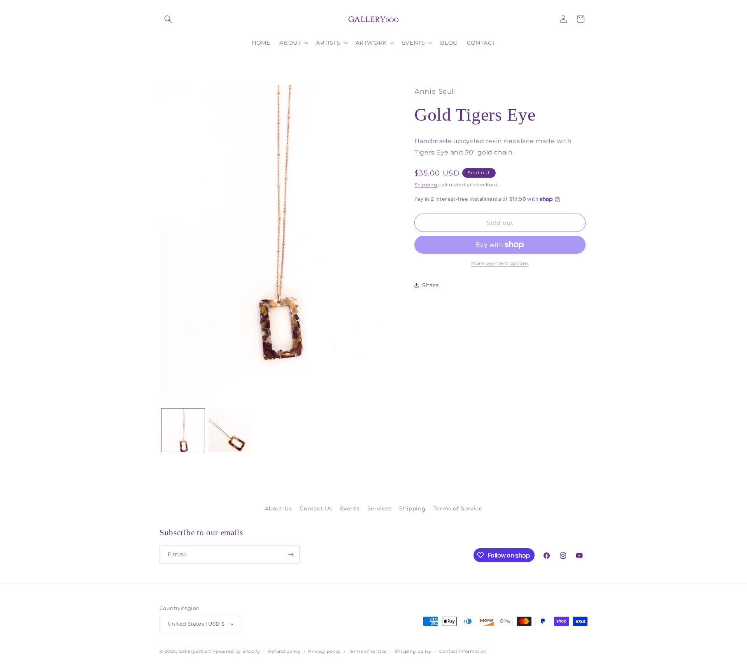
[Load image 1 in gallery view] (183, 430)
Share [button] (430, 285)
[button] (168, 19)
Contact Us (316, 508)
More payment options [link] (500, 263)
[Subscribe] (290, 554)
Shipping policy (413, 651)
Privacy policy (324, 651)
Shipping (425, 185)
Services (379, 508)
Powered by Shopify (236, 651)
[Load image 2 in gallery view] (230, 430)
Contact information (463, 651)
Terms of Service (457, 508)
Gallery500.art (195, 651)
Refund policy (284, 651)
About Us (278, 508)
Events (350, 508)
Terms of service (368, 651)
